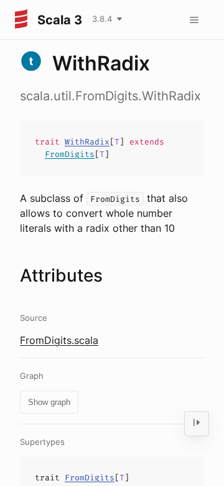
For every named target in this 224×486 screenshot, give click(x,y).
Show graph (49, 402)
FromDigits (70, 154)
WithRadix (87, 141)
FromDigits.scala (59, 340)
